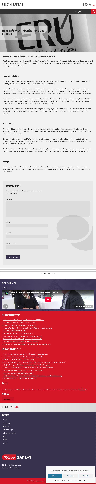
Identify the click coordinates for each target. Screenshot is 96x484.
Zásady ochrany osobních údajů (75, 480)
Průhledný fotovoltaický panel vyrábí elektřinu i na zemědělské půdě (23, 320)
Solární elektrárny (47, 389)
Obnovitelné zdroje (9, 433)
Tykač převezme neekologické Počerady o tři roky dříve (33, 365)
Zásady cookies (61, 480)
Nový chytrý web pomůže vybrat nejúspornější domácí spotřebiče (22, 336)
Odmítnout (70, 476)
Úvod (5, 420)
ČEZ (82, 389)
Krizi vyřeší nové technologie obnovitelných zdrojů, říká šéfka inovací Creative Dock (27, 328)
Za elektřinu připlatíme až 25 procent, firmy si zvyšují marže (25, 370)
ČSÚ (86, 389)
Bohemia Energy (8, 389)
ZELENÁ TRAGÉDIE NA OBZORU (27, 378)
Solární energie (8, 430)
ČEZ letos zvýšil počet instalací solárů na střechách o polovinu (34, 367)
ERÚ (19, 389)
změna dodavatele (76, 389)
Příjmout (54, 476)
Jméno (8, 222)
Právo (5, 436)
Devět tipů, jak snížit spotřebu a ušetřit (14, 331)
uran (64, 389)
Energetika (6, 426)
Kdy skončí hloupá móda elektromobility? (21, 373)
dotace (13, 389)
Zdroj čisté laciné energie (10, 376)
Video (5, 440)
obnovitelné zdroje (30, 389)
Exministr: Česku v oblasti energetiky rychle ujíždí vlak (27, 357)
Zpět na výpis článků (50, 273)
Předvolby (86, 476)
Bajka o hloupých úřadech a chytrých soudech (20, 359)
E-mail (8, 233)
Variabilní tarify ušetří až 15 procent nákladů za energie (19, 322)
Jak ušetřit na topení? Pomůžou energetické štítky (18, 333)
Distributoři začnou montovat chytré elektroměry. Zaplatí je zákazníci (27, 354)
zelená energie (68, 389)
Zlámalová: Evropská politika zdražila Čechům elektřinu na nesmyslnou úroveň (27, 344)
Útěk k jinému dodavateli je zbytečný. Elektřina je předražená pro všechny (40, 376)
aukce (3, 389)
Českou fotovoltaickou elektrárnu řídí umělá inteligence (20, 325)
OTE (35, 389)
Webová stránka (11, 243)
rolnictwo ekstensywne (10, 378)
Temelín (60, 389)
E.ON (17, 389)
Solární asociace (40, 389)
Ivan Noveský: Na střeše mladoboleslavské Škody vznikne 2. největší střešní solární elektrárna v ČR (37, 362)
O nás (5, 443)
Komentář (9, 199)
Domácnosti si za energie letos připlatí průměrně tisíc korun (21, 341)
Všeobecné (6, 423)
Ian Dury (5, 373)
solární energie (55, 389)
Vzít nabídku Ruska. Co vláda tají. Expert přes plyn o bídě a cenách (22, 339)
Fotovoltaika (23, 389)
